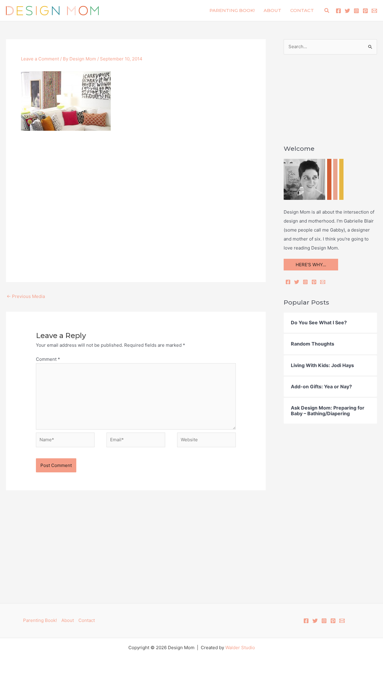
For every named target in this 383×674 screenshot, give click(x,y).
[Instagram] (356, 10)
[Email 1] (374, 10)
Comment (48, 359)
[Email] (322, 281)
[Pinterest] (365, 10)
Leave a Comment (40, 59)
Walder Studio (240, 647)
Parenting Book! (232, 10)
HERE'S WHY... (311, 264)
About (272, 10)
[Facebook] (338, 10)
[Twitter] (347, 10)
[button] (327, 10)
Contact (302, 10)
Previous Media (26, 296)
